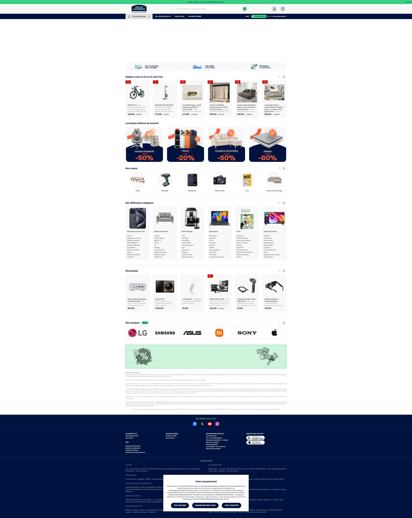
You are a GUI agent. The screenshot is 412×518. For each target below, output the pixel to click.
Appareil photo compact (272, 254)
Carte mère (212, 252)
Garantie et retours (132, 450)
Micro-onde (185, 250)
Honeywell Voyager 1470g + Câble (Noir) (246, 300)
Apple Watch (131, 247)
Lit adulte (135, 510)
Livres (238, 231)
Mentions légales (212, 444)
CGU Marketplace (216, 438)
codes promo (135, 406)
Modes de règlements (133, 448)
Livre (247, 191)
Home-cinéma (268, 240)
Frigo (183, 236)
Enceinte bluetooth (270, 250)
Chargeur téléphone (133, 245)
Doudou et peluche (263, 489)
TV (154, 500)
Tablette (211, 247)
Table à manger (159, 238)
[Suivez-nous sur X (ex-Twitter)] (202, 424)
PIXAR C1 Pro (132, 105)
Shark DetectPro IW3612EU (164, 105)
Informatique (213, 231)
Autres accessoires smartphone (161, 489)
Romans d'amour (242, 243)
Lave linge (185, 238)
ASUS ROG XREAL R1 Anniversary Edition (271, 300)
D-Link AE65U (187, 299)
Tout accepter (231, 505)
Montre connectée (133, 250)
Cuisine (238, 257)
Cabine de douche (260, 479)
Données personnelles (213, 440)
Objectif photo (268, 257)
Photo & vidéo (219, 191)
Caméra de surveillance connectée (137, 489)
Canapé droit (152, 512)
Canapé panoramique (139, 512)
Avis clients (129, 438)
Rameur (217, 512)
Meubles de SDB (159, 254)
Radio (266, 252)
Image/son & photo (270, 231)
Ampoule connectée (133, 254)
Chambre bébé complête (254, 500)
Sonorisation (185, 469)
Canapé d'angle (151, 510)
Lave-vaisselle (249, 469)
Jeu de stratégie (250, 489)
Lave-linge (222, 469)
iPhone (129, 236)
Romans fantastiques (243, 240)
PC (136, 479)
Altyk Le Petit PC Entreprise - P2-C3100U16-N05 (137, 300)
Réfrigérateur (212, 469)
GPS (264, 512)
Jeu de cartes (275, 489)
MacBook (141, 479)
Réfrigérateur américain (235, 469)
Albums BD (240, 247)
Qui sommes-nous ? (132, 436)
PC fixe (211, 240)
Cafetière (185, 252)
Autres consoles (134, 469)
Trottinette (240, 512)
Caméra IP (130, 257)
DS (161, 469)
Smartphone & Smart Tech (136, 231)
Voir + (145, 323)
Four (183, 247)
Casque (148, 502)
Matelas (157, 247)
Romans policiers (242, 238)
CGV (207, 438)
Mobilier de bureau (160, 252)
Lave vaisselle (186, 243)
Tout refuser (180, 505)
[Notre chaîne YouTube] (210, 424)
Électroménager (187, 231)
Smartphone (192, 191)
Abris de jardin (278, 479)
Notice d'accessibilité (213, 448)
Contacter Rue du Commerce (135, 452)
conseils (128, 406)
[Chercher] (245, 9)
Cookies (225, 440)
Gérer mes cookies (212, 442)
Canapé (156, 236)
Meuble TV (157, 240)
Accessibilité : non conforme (215, 446)
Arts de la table (159, 250)
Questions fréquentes (133, 446)
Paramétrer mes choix (205, 505)
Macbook (212, 238)
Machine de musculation (253, 512)
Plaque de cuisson (188, 245)
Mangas (239, 245)
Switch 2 (144, 469)
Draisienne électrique (228, 512)
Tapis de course (261, 510)
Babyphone (267, 500)
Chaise (156, 243)
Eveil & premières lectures (244, 252)
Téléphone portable (133, 240)
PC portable (213, 236)
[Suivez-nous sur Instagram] (217, 424)
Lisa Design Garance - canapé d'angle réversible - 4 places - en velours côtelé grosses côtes (274, 108)
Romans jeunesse (242, 250)
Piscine (270, 479)
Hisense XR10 (160, 299)
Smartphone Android (134, 238)
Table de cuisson (261, 469)
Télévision (267, 236)
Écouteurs (267, 247)
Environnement (211, 436)
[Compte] (274, 9)
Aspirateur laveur (187, 257)
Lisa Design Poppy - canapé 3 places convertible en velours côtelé (191, 107)
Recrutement (170, 438)
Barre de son (268, 238)
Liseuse (129, 252)
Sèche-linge (213, 471)
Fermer (408, 2)
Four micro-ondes (232, 471)
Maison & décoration (161, 231)
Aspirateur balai (187, 254)
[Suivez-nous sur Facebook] (195, 424)
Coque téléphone (132, 243)
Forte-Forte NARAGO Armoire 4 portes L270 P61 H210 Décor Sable (219, 107)
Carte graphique (214, 250)
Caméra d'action (139, 502)
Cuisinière (221, 471)
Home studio (130, 471)
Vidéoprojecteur (269, 243)
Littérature (239, 236)
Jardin (137, 191)
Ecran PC (212, 245)
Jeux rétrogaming (141, 471)
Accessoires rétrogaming (171, 469)
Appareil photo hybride (133, 500)
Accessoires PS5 (153, 469)
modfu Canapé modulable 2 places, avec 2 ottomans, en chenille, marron (246, 107)
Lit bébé (275, 500)
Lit (155, 245)
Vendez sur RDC (171, 436)
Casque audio (268, 245)
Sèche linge (185, 240)
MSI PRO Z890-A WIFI (217, 299)
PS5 (127, 469)
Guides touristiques (242, 254)
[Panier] (283, 9)
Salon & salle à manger (274, 191)
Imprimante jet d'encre (216, 257)
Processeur (213, 254)
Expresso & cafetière (279, 469)
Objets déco (158, 257)
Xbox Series (195, 469)
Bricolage (165, 191)
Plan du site (206, 461)
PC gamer (212, 243)
